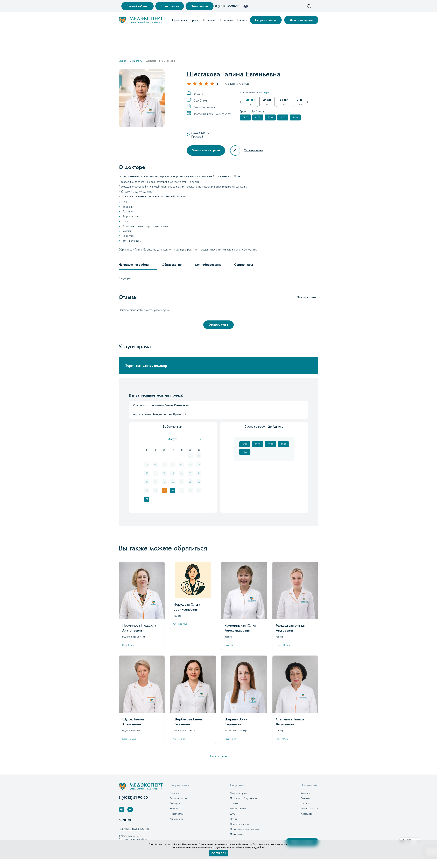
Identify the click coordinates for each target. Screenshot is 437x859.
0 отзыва (244, 84)
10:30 (282, 117)
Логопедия (175, 803)
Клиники (242, 20)
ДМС (232, 813)
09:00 (245, 117)
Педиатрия (175, 793)
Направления (179, 20)
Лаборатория (199, 6)
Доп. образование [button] (207, 265)
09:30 (257, 117)
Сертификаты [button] (243, 265)
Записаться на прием (206, 150)
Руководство (306, 813)
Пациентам (208, 20)
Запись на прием (301, 20)
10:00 (270, 117)
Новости (234, 819)
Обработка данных (239, 824)
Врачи (194, 20)
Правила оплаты (238, 834)
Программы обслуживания (243, 798)
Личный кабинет (137, 6)
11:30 (295, 117)
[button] (218, 365)
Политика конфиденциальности (134, 829)
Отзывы (234, 803)
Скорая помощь (266, 20)
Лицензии (305, 798)
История (304, 803)
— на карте (264, 92)
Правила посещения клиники (244, 829)
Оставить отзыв (253, 150)
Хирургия (174, 808)
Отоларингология (178, 798)
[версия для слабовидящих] (245, 6)
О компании (225, 20)
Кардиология (176, 819)
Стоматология (169, 6)
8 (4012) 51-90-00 (227, 6)
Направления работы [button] (134, 265)
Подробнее (258, 847)
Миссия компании (309, 808)
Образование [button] (172, 265)
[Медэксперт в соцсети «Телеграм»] (130, 809)
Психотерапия (177, 813)
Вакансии (305, 793)
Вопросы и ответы (238, 808)
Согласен (218, 853)
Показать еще (218, 756)
